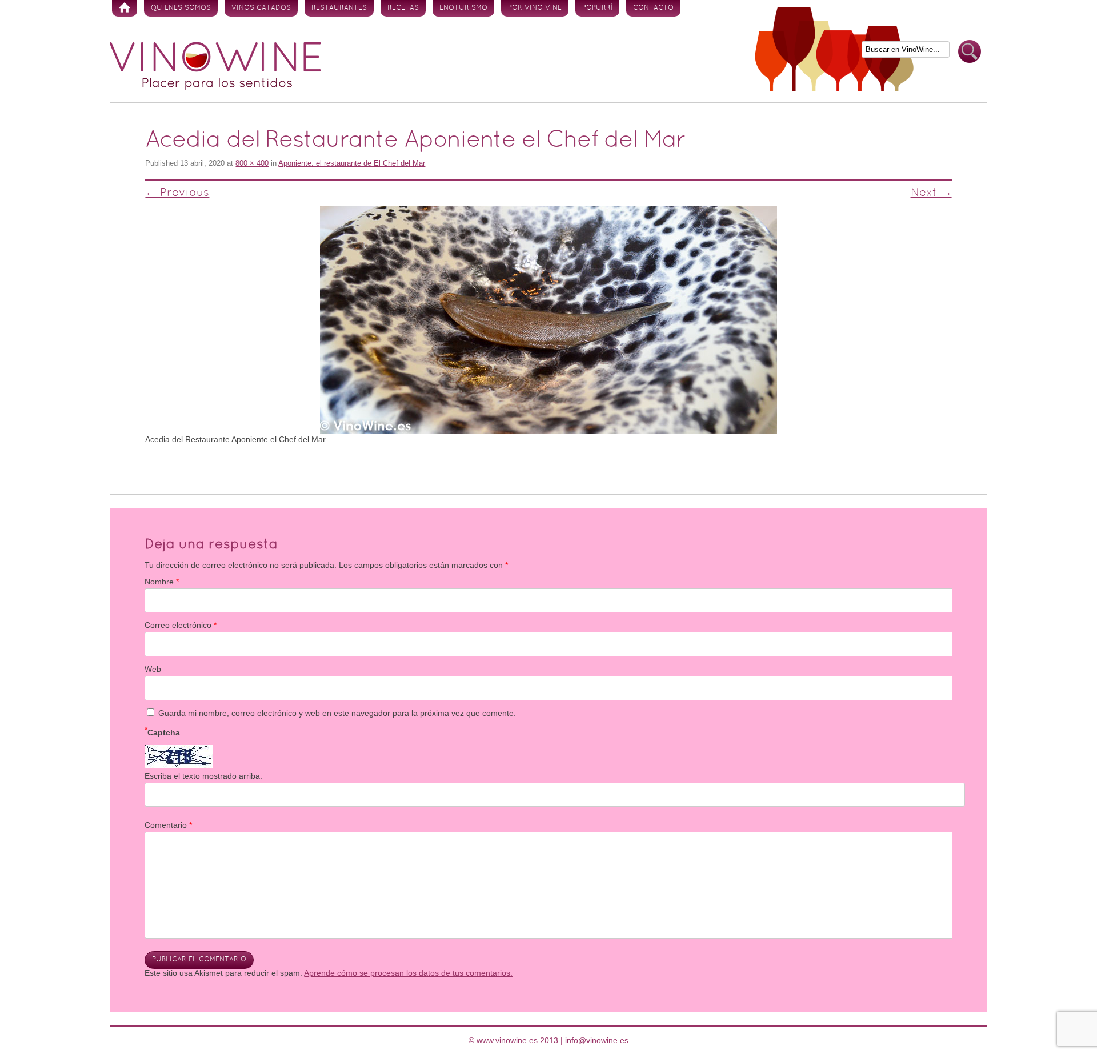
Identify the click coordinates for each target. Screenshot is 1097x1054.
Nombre (162, 581)
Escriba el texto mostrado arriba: (203, 775)
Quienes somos (181, 8)
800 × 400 (252, 163)
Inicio (124, 8)
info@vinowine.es (596, 1040)
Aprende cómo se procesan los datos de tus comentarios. (408, 972)
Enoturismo (463, 8)
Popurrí (597, 8)
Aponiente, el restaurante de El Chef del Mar (351, 163)
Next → (931, 193)
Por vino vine (535, 8)
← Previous (177, 193)
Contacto (653, 8)
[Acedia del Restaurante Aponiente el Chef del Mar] (548, 320)
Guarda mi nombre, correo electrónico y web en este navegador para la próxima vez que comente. (337, 713)
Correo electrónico (181, 625)
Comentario (168, 824)
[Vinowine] (215, 86)
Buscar (970, 51)
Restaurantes (339, 8)
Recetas (403, 8)
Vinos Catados (261, 8)
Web (153, 669)
